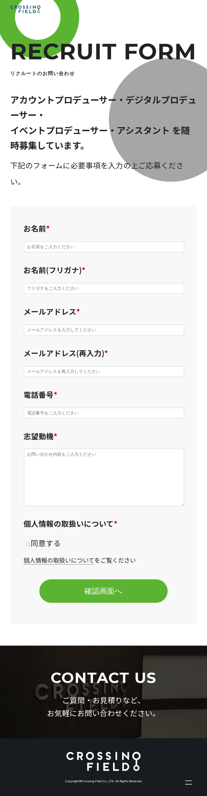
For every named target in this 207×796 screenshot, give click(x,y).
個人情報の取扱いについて (58, 560)
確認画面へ (103, 591)
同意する (46, 543)
